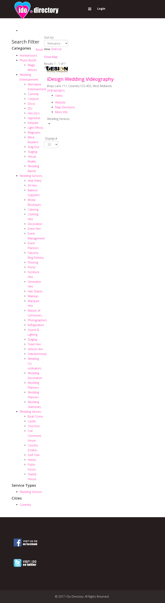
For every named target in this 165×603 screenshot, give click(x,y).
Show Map (51, 57)
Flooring (33, 262)
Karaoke (33, 123)
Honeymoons (28, 55)
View (47, 49)
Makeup (33, 296)
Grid (53, 49)
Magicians (34, 132)
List (59, 49)
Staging (32, 152)
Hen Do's (34, 113)
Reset (39, 50)
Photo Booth (28, 60)
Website (60, 102)
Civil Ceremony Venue (34, 435)
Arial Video (34, 180)
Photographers (37, 320)
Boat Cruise (35, 416)
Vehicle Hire (35, 349)
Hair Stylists (35, 291)
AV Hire (32, 185)
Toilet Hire (34, 344)
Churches (34, 426)
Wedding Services (31, 176)
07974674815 (56, 91)
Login (101, 8)
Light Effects (35, 128)
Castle (32, 421)
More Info (61, 112)
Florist (32, 267)
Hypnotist (34, 118)
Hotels (32, 460)
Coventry (25, 505)
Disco (31, 103)
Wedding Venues (30, 411)
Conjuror (33, 99)
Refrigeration (36, 325)
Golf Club (34, 455)
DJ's (30, 108)
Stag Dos (33, 147)
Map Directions (65, 107)
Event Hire (34, 229)
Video (37, 354)
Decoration (35, 224)
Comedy (33, 94)
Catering (33, 209)
